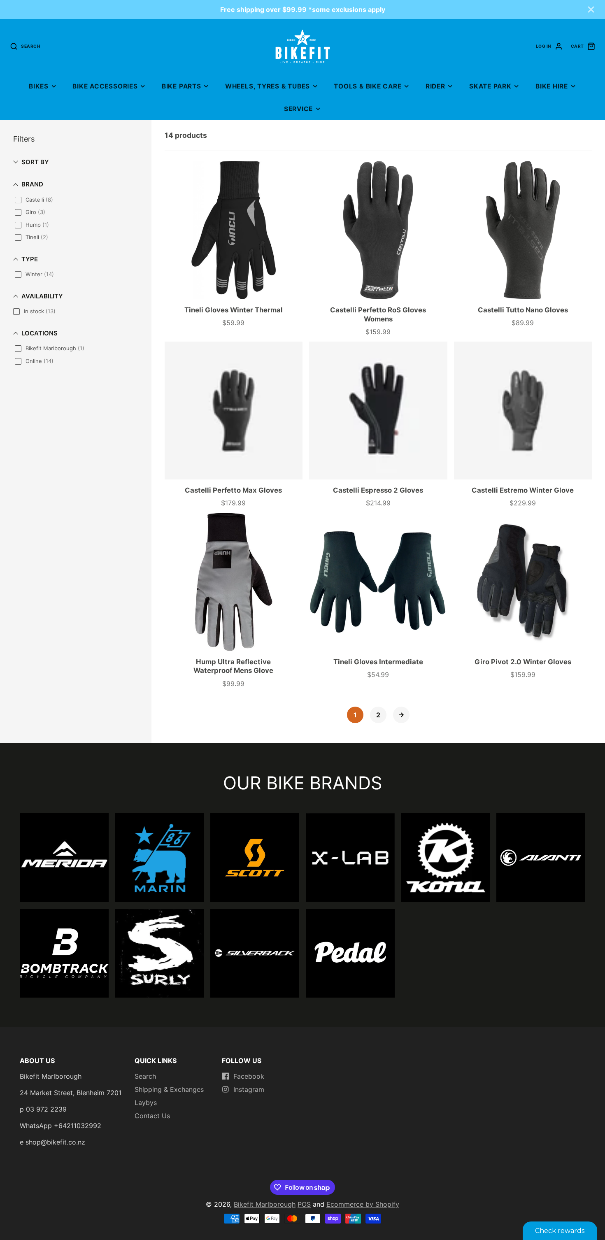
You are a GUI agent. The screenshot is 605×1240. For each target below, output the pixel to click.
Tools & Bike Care (367, 86)
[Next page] (401, 715)
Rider (435, 86)
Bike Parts (181, 86)
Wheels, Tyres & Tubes (267, 86)
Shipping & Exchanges (169, 1089)
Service (298, 109)
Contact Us (152, 1116)
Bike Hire (551, 86)
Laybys (146, 1102)
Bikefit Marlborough (265, 1204)
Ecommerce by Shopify (362, 1204)
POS (304, 1204)
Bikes (39, 86)
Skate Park (490, 86)
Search (145, 1076)
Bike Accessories (104, 86)
